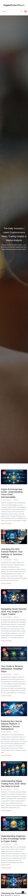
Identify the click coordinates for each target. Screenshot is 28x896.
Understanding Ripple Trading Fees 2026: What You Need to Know (13, 783)
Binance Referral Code (18, 487)
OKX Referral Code (6, 487)
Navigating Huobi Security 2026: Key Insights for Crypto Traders (13, 611)
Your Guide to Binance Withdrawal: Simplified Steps (12, 669)
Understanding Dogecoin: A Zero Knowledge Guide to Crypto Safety (13, 838)
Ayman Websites (7, 500)
